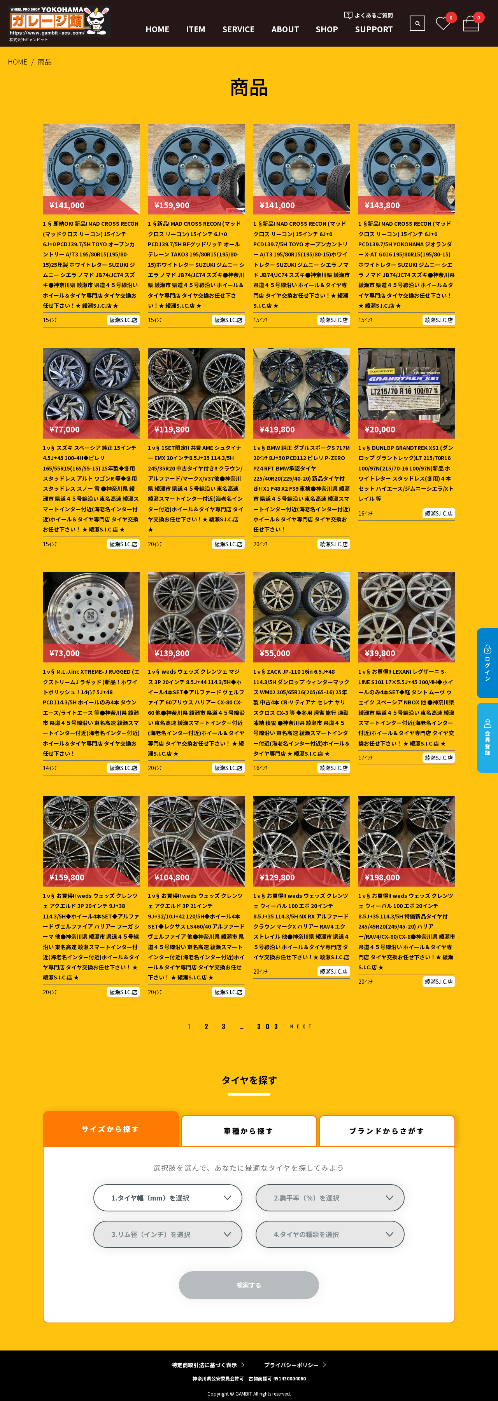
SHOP (327, 29)
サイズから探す (111, 1129)
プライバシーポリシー (291, 1365)
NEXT (302, 1026)
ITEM (195, 29)
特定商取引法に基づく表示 (204, 1365)
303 (269, 1026)
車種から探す (249, 1131)
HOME (157, 29)
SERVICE (238, 29)
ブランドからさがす (387, 1131)
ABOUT (285, 29)
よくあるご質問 (374, 15)
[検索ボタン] (417, 23)
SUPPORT (374, 29)
